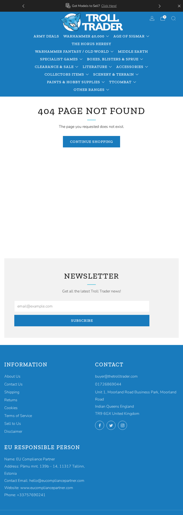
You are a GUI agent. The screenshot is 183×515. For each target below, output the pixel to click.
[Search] (173, 18)
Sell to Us (12, 423)
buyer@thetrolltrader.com (116, 376)
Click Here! (109, 6)
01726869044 (108, 384)
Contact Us (13, 384)
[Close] (179, 6)
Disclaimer (13, 431)
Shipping (11, 392)
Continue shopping (91, 141)
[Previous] (23, 6)
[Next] (160, 6)
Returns (10, 400)
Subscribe (82, 320)
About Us (12, 376)
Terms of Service (18, 415)
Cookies (11, 408)
